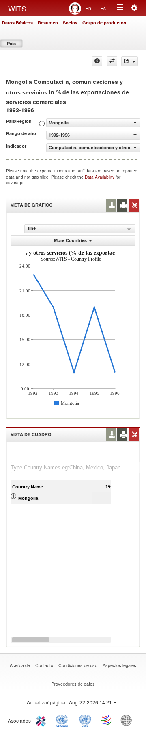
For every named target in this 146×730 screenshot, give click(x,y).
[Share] (129, 61)
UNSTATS (85, 720)
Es (103, 7)
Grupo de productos (104, 23)
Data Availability (100, 177)
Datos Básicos (17, 23)
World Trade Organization (107, 720)
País (11, 43)
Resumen (48, 23)
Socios (70, 23)
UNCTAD (64, 720)
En (88, 7)
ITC (42, 720)
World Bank (128, 720)
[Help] (97, 61)
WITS (17, 8)
